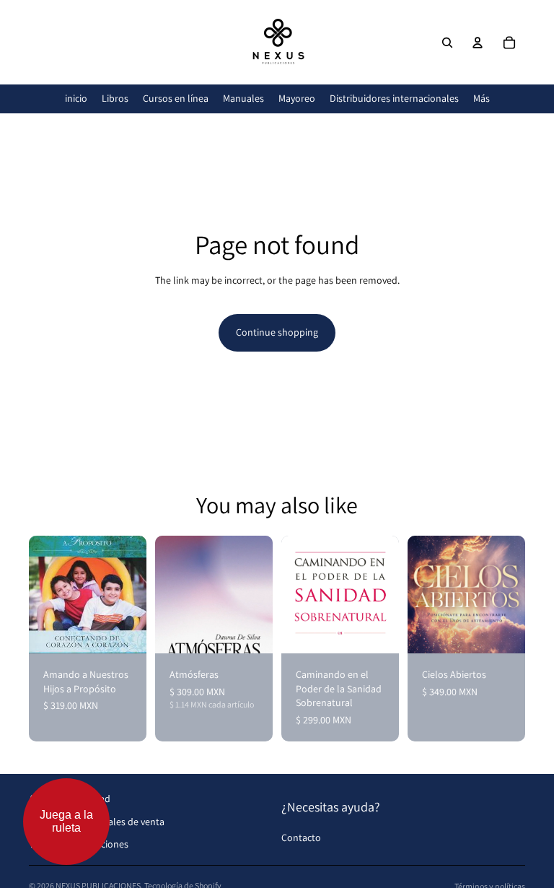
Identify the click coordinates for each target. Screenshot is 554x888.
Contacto (301, 837)
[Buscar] (447, 42)
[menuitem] (481, 98)
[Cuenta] (477, 42)
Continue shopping (277, 332)
